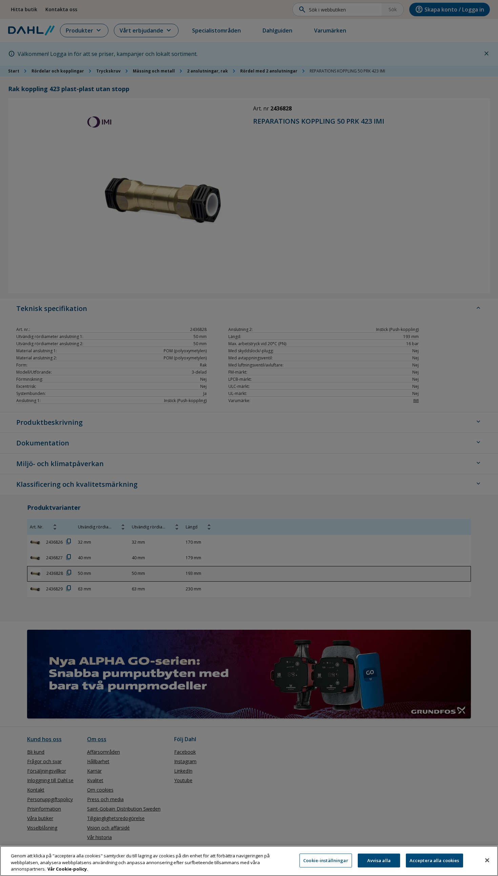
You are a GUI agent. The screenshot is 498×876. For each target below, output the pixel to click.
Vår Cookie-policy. (67, 869)
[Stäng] (487, 860)
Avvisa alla (379, 860)
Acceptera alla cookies (434, 860)
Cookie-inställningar (325, 860)
